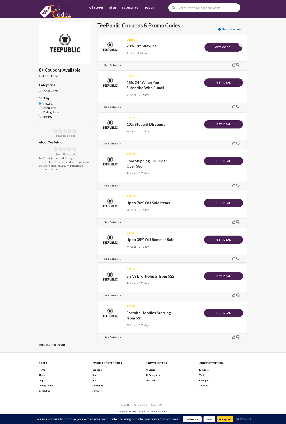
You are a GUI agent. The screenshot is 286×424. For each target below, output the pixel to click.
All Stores (96, 7)
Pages (149, 7)
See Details (111, 65)
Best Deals (151, 380)
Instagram (204, 380)
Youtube (203, 385)
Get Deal (223, 82)
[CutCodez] (55, 11)
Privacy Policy (46, 385)
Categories (130, 7)
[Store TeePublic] (65, 43)
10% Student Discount (145, 124)
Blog (112, 7)
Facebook (204, 370)
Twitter (203, 375)
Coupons (97, 370)
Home (42, 370)
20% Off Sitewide (141, 46)
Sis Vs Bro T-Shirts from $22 (150, 276)
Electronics (97, 385)
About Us (43, 375)
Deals (95, 375)
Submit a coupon (234, 29)
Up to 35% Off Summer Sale (150, 239)
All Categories (153, 375)
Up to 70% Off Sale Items (148, 203)
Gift (94, 380)
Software (97, 391)
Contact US (44, 391)
